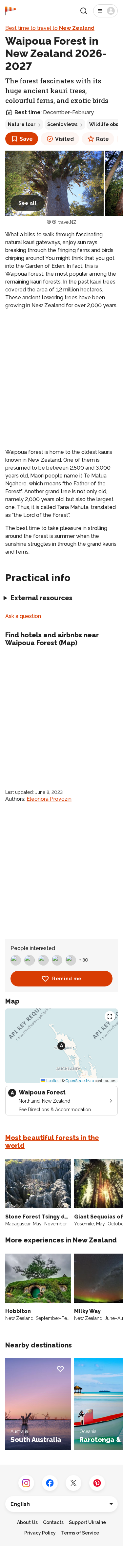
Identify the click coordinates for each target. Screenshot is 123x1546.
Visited (64, 139)
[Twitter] (73, 1483)
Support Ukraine (87, 1522)
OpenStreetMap (80, 1080)
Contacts (53, 1522)
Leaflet (52, 1080)
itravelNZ (66, 222)
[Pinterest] (97, 1483)
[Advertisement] (61, 379)
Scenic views (62, 124)
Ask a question (23, 616)
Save (26, 139)
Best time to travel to (49, 28)
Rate (102, 139)
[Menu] (105, 10)
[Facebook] (50, 1483)
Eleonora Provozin (49, 799)
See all (27, 203)
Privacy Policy (40, 1532)
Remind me (67, 978)
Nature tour (21, 124)
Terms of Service (80, 1532)
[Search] (84, 10)
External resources (41, 598)
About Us (27, 1522)
